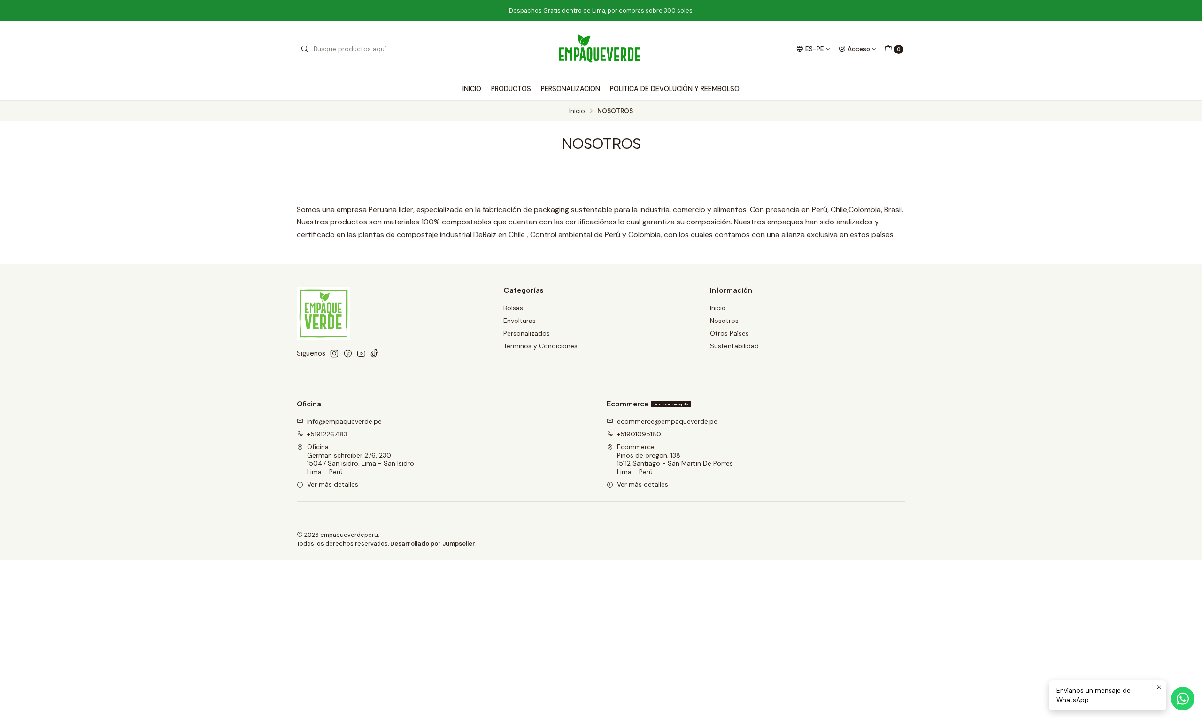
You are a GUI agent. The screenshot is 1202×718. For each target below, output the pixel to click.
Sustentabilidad (734, 346)
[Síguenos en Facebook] (348, 353)
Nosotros (724, 320)
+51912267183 (327, 434)
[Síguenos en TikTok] (374, 353)
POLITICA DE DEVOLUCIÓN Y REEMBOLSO (675, 88)
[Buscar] (305, 49)
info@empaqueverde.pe (344, 421)
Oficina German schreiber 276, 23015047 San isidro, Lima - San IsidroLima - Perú (360, 459)
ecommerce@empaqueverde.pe (667, 421)
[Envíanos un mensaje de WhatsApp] (1182, 698)
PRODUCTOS (511, 88)
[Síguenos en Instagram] (334, 353)
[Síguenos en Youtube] (361, 353)
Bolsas (513, 308)
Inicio (577, 111)
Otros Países (729, 333)
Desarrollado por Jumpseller (432, 544)
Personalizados (526, 333)
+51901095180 (639, 434)
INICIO (471, 88)
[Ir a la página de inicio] (601, 49)
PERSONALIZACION (570, 88)
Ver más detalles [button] (332, 484)
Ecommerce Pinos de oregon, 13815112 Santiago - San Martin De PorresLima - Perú (675, 459)
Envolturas (519, 320)
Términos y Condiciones (540, 346)
